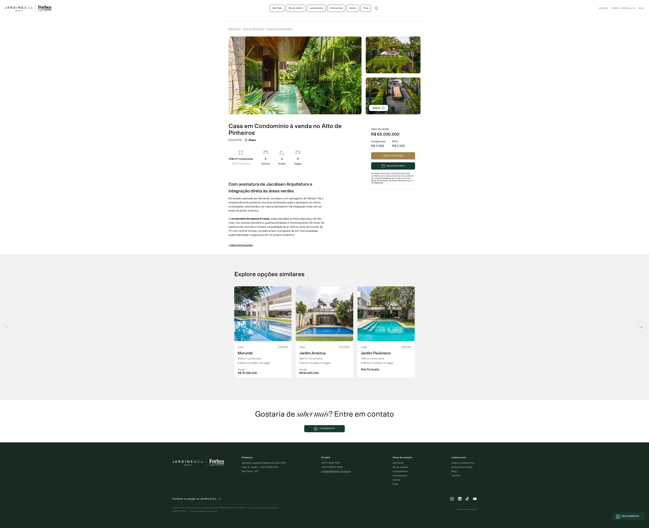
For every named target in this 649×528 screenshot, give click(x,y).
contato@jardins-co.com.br (336, 471)
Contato (456, 475)
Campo (352, 8)
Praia (365, 8)
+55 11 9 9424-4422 (332, 467)
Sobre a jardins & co (623, 8)
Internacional (336, 8)
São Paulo (277, 8)
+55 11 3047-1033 (330, 463)
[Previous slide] (8, 327)
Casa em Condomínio (279, 29)
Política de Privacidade (467, 509)
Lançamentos (316, 8)
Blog (641, 8)
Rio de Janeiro (296, 8)
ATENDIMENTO (327, 429)
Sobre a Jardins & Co (463, 463)
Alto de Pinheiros (253, 29)
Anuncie (603, 8)
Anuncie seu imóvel (462, 467)
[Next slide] (641, 327)
